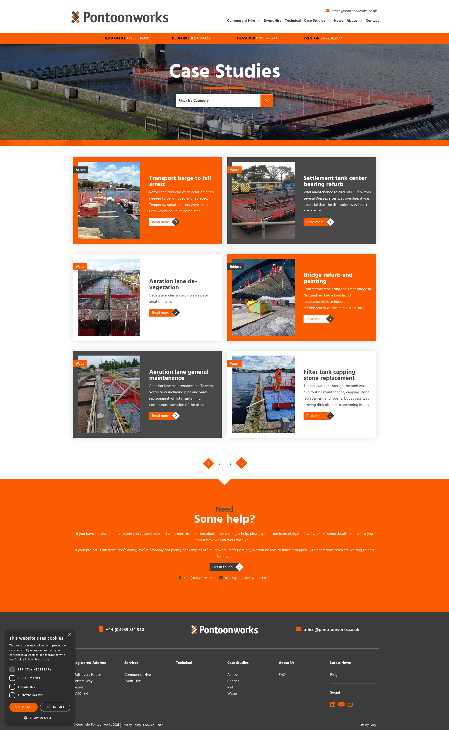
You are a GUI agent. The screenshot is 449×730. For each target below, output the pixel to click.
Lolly (372, 725)
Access (233, 675)
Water (232, 693)
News (338, 20)
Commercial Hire (241, 20)
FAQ (282, 675)
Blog (333, 675)
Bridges (233, 681)
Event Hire (273, 20)
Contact (372, 20)
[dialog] (40, 677)
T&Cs (159, 725)
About (352, 20)
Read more (164, 222)
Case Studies (314, 20)
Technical (293, 20)
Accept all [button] (23, 707)
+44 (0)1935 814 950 (198, 578)
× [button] (69, 634)
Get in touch (222, 567)
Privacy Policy (131, 725)
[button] (39, 718)
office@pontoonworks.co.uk (248, 578)
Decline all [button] (55, 707)
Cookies (148, 725)
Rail (230, 687)
